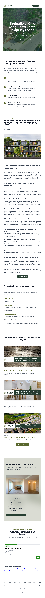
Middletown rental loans (22, 568)
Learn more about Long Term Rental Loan (16, 514)
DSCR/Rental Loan (10, 552)
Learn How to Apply (22, 276)
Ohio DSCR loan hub (26, 562)
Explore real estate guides (22, 444)
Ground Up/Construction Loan (12, 554)
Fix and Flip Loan (9, 550)
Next (38, 557)
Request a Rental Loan (19, 39)
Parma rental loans (8, 570)
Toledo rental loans (21, 570)
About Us (9, 324)
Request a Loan (35, 5)
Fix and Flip (4, 584)
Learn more (28, 39)
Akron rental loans (7, 568)
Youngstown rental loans (35, 570)
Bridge (9, 582)
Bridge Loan (8, 551)
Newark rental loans (34, 568)
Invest (29, 582)
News (25, 582)
